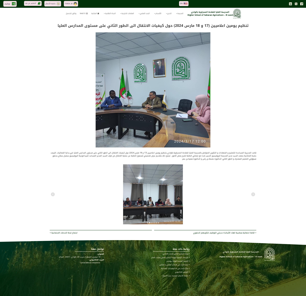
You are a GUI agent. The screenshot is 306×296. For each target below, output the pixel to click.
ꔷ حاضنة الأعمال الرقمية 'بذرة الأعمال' (176, 276)
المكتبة (94, 13)
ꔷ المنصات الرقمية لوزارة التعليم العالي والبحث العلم (170, 257)
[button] (184, 3)
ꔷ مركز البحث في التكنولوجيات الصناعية (175, 268)
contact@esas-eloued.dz (90, 262)
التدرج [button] (169, 13)
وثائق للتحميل (71, 13)
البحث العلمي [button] (145, 13)
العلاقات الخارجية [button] (128, 13)
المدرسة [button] (180, 13)
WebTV (82, 13)
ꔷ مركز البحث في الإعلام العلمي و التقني (174, 265)
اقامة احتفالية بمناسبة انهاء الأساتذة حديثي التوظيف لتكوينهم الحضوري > (224, 233)
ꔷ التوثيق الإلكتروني (182, 272)
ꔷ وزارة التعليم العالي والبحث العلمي (176, 254)
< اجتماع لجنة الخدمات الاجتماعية (63, 233)
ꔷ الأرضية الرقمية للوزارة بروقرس (178, 261)
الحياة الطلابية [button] (110, 13)
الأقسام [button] (158, 13)
